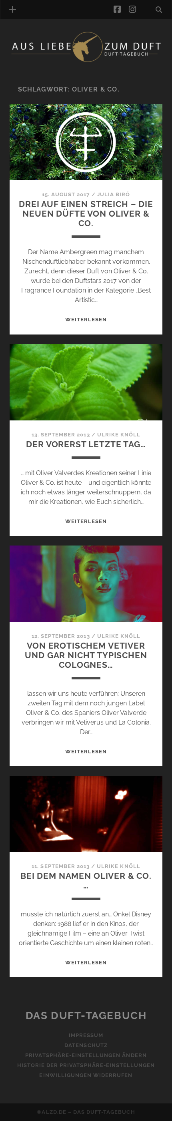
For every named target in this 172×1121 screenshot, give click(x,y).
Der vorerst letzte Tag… (86, 444)
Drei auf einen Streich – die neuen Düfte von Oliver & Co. (86, 213)
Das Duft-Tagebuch (86, 1015)
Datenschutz (85, 1045)
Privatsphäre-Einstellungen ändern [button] (85, 1055)
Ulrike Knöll (119, 435)
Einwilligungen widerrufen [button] (85, 1075)
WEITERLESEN (86, 320)
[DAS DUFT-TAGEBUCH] (86, 61)
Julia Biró (113, 194)
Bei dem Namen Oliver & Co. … (86, 880)
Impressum (86, 1035)
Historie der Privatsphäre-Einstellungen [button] (86, 1065)
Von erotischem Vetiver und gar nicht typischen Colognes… (86, 655)
